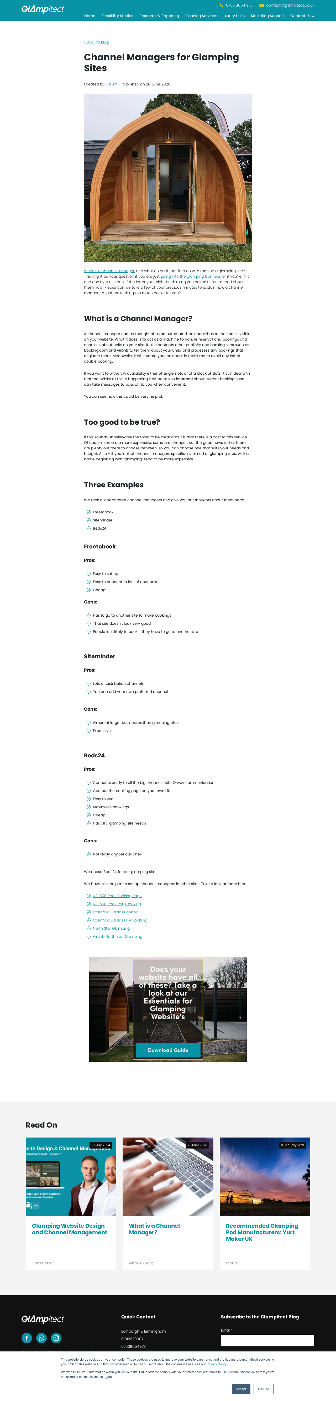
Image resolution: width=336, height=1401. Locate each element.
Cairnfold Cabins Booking (115, 912)
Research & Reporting (159, 15)
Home (89, 15)
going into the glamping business (191, 276)
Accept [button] (241, 1389)
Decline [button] (263, 1389)
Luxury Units (234, 15)
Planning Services (201, 15)
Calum (112, 84)
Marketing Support (267, 15)
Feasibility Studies (117, 15)
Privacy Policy (216, 1364)
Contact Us (300, 15)
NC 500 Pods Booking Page (117, 895)
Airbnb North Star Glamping (117, 936)
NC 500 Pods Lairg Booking (117, 904)
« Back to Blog (96, 42)
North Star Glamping (111, 928)
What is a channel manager (109, 270)
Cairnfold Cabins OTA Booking (119, 920)
